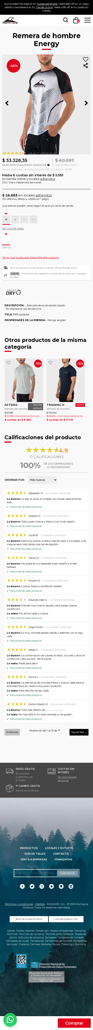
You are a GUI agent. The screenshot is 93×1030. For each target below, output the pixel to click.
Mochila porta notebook (60, 934)
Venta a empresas (34, 859)
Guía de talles (35, 853)
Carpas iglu (42, 930)
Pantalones (37, 940)
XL (24, 219)
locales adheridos (47, 3)
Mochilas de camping (31, 934)
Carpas (11, 930)
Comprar (74, 1023)
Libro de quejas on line (66, 919)
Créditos (40, 904)
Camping (80, 930)
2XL (33, 219)
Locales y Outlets (59, 848)
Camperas (51, 937)
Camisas (35, 944)
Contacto (61, 853)
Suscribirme (67, 873)
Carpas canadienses (61, 930)
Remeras (46, 944)
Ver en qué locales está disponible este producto (30, 257)
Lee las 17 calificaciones (42, 153)
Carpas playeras (25, 930)
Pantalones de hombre (58, 940)
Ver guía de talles (13, 228)
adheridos (47, 179)
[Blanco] (6, 240)
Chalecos (24, 944)
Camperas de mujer (17, 940)
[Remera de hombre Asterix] (24, 380)
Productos (29, 848)
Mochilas (12, 934)
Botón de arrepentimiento (29, 919)
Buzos (56, 944)
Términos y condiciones (19, 904)
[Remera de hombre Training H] (65, 380)
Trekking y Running (73, 944)
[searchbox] (64, 20)
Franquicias (63, 859)
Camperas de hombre (70, 937)
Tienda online (44, 7)
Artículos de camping (31, 937)
